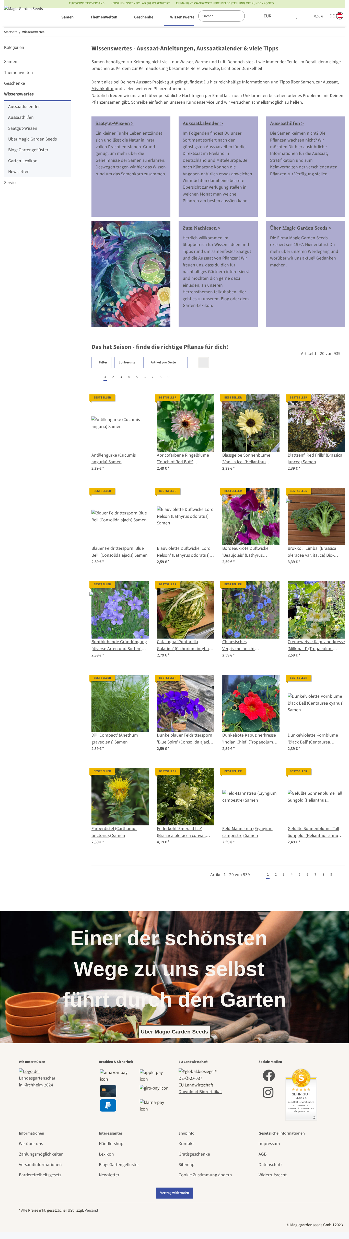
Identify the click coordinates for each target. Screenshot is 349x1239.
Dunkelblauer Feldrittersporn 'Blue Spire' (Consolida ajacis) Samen (184, 739)
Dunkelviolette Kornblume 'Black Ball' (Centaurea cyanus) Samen (313, 739)
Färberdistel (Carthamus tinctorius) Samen (114, 831)
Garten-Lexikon (23, 161)
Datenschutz (270, 1164)
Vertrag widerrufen (174, 1192)
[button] (286, 16)
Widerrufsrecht (273, 1175)
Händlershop (111, 1143)
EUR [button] (267, 16)
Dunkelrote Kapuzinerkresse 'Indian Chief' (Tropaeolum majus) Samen (249, 739)
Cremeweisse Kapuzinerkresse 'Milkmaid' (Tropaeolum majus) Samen (316, 645)
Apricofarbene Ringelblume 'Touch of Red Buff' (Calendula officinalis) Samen (184, 459)
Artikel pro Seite (163, 362)
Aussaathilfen (21, 117)
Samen (10, 61)
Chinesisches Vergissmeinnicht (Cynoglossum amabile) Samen (244, 645)
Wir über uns (31, 1143)
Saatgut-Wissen (22, 128)
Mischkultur (102, 88)
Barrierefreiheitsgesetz (40, 1175)
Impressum (269, 1143)
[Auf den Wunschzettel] (140, 403)
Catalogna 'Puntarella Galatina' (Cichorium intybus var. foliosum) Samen (184, 645)
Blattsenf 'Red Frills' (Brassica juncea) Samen (315, 458)
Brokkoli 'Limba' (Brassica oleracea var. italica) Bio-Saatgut (312, 552)
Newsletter (18, 171)
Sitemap (186, 1164)
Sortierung (127, 362)
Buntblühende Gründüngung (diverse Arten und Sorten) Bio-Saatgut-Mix (119, 645)
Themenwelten (18, 72)
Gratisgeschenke (194, 1154)
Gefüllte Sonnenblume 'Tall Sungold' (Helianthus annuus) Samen (316, 832)
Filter (102, 362)
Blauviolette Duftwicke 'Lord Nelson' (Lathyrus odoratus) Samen (184, 552)
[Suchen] (250, 15)
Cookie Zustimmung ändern (205, 1175)
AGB (262, 1154)
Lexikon (106, 1154)
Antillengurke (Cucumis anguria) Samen (113, 458)
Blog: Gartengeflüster (28, 150)
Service (11, 182)
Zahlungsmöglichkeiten (41, 1154)
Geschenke (14, 83)
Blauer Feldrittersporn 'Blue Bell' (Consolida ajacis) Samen (119, 551)
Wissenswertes (19, 94)
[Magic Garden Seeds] (23, 13)
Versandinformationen (40, 1164)
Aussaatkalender (24, 106)
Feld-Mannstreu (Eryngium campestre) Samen (247, 831)
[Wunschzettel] (296, 16)
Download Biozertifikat (200, 1092)
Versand (91, 1210)
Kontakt (186, 1143)
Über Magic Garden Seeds (32, 139)
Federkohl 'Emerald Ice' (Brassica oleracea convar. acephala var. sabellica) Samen (181, 832)
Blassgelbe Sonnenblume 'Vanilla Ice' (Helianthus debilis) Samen (246, 459)
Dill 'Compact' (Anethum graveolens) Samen (114, 738)
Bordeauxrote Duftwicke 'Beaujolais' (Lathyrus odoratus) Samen (245, 552)
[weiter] (177, 377)
